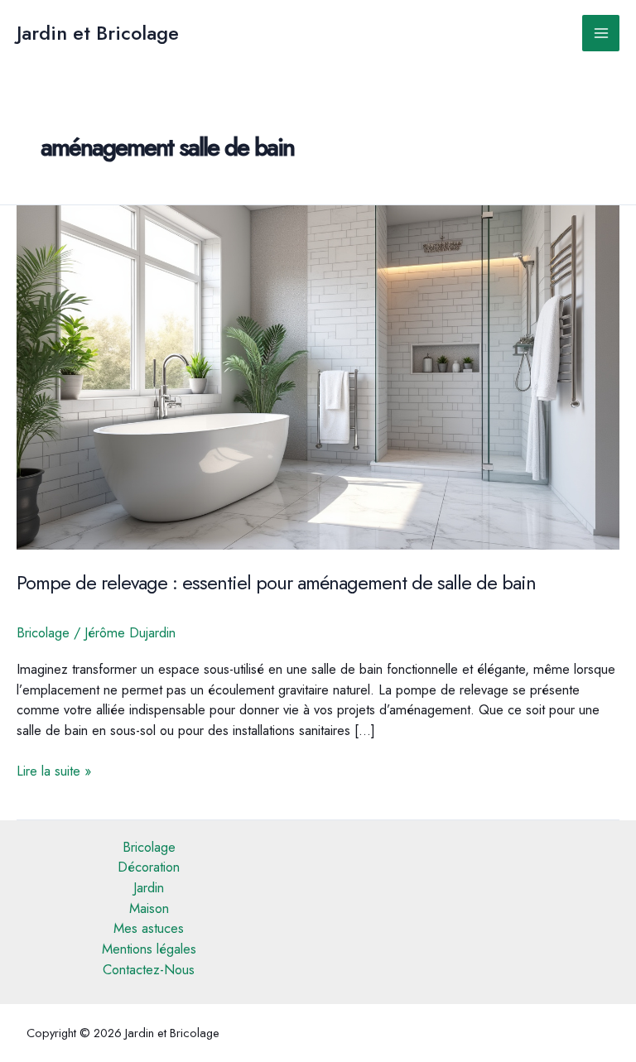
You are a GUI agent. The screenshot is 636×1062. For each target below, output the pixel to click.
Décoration (149, 867)
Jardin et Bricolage (98, 33)
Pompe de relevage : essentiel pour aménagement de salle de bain (276, 583)
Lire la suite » (54, 771)
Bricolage (43, 632)
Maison (149, 908)
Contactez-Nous (149, 969)
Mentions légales (149, 949)
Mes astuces (148, 928)
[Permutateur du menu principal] (600, 33)
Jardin (148, 887)
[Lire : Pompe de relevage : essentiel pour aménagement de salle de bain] (318, 376)
